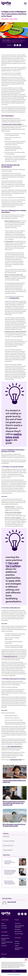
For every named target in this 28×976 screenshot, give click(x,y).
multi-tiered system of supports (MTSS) (11, 124)
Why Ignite (3, 925)
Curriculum (4, 945)
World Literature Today (15, 759)
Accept (14, 971)
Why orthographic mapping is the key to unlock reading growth (14, 825)
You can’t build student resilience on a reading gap (14, 781)
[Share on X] (17, 45)
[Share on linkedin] (15, 45)
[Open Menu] (25, 3)
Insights (8, 40)
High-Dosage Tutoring (8, 845)
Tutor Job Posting (19, 933)
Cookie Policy (10, 974)
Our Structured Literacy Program (7, 942)
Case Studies (6, 836)
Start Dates (17, 929)
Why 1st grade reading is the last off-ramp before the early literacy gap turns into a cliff (14, 803)
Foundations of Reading (8, 841)
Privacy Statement (16, 974)
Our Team (17, 943)
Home (3, 40)
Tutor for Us (17, 923)
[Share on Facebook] (20, 45)
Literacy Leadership (7, 850)
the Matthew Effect (14, 298)
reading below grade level (14, 437)
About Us (17, 941)
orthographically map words (10, 656)
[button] (26, 959)
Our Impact (4, 927)
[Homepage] (6, 3)
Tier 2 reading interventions (14, 746)
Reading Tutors (5, 935)
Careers (17, 945)
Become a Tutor (18, 931)
